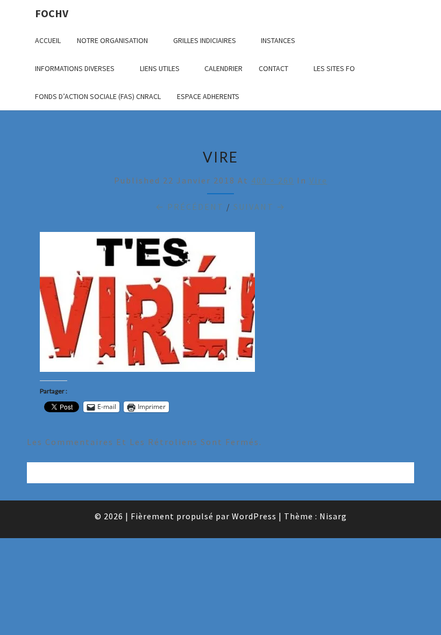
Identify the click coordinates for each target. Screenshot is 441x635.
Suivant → (259, 206)
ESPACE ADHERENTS (208, 96)
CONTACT (273, 68)
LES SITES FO (334, 68)
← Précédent (189, 206)
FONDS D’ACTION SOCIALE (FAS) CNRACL (98, 96)
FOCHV (51, 13)
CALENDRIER (223, 68)
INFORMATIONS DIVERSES (75, 68)
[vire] (147, 304)
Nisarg (333, 516)
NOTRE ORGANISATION (112, 40)
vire (318, 180)
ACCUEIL (48, 40)
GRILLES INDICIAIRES (204, 40)
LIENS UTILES (160, 68)
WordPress (254, 516)
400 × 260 (272, 180)
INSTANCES (278, 40)
